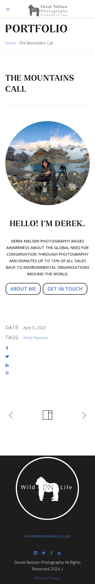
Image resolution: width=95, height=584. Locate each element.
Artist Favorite (35, 337)
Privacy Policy (47, 578)
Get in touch (65, 289)
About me (23, 289)
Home (10, 42)
